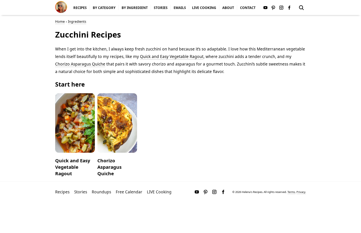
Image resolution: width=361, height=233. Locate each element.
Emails (180, 7)
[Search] (301, 7)
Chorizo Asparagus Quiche (80, 64)
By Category (104, 7)
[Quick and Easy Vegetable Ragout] (75, 123)
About (228, 7)
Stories (161, 7)
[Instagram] (281, 7)
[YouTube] (265, 7)
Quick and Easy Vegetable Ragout (171, 56)
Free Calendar (129, 192)
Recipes (80, 7)
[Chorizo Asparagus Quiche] (117, 123)
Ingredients (77, 21)
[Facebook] (289, 7)
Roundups (101, 192)
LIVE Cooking (204, 7)
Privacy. (301, 192)
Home (60, 21)
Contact (247, 7)
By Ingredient (135, 7)
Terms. (291, 192)
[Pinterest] (273, 7)
